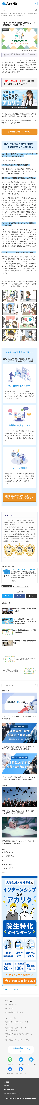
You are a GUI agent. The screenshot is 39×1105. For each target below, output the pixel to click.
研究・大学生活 (9, 864)
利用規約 (6, 1086)
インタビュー (8, 860)
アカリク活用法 (8, 586)
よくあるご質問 (9, 1008)
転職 (3, 872)
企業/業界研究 (9, 856)
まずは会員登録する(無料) (18, 132)
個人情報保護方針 (9, 1089)
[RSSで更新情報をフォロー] (15, 581)
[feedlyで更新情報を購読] (12, 581)
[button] (35, 685)
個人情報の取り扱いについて (12, 1093)
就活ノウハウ (8, 852)
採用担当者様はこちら (20, 1049)
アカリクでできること (11, 1004)
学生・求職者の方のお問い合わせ (14, 1012)
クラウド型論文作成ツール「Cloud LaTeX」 (17, 1040)
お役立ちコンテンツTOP (10, 989)
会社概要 (6, 1082)
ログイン (32, 4)
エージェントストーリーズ (21, 586)
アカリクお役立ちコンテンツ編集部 (23, 569)
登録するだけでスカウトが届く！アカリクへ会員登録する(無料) (18, 497)
